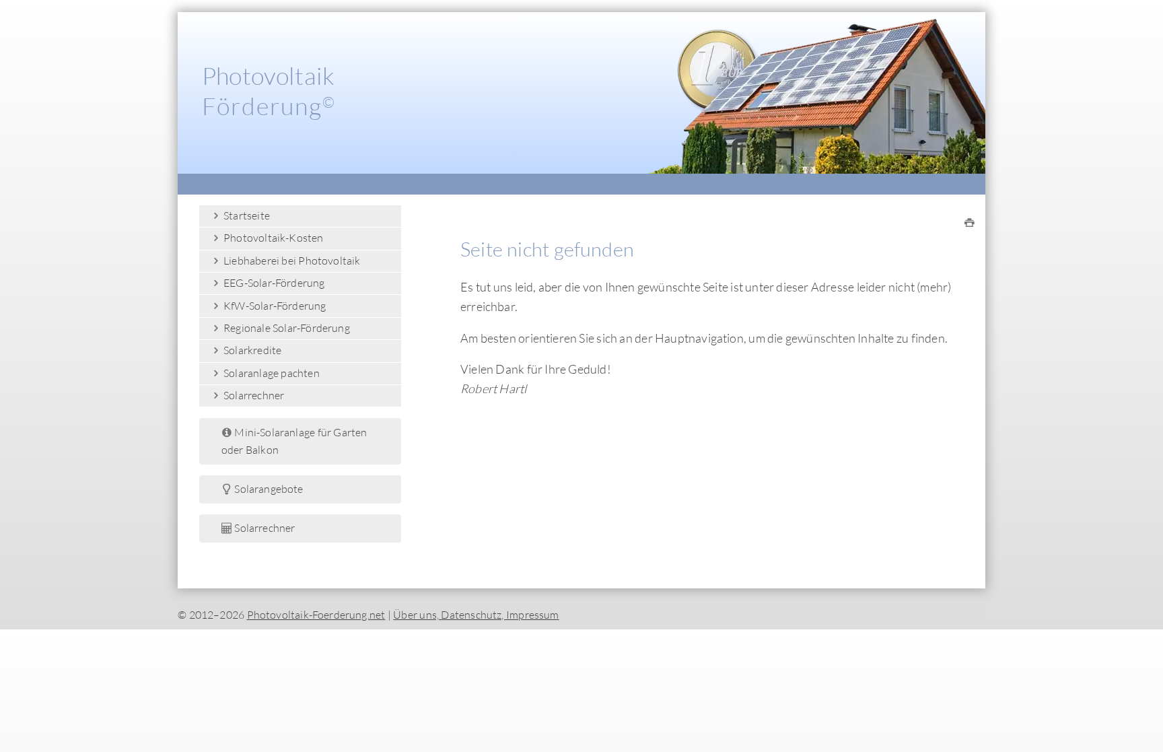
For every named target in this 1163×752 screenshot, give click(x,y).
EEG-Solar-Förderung (273, 282)
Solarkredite (251, 350)
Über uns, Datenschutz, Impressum (476, 614)
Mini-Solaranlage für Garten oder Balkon (294, 440)
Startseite (245, 215)
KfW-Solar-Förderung (273, 305)
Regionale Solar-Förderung (285, 328)
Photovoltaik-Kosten (272, 237)
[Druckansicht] (969, 223)
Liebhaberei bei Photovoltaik (291, 260)
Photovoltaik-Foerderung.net (316, 614)
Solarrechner (253, 395)
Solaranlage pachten (270, 373)
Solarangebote (268, 488)
